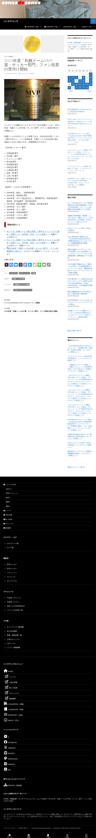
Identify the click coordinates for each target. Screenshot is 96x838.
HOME (70, 43)
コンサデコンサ (11, 21)
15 (84, 81)
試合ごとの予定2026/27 (16, 606)
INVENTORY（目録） (71, 26)
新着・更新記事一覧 (14, 635)
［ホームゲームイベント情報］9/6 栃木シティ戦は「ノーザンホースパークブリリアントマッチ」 (80, 168)
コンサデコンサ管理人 (27, 73)
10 (91, 77)
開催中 (8, 502)
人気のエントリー (13, 639)
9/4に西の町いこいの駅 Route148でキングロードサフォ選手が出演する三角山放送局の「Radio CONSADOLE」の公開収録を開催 (80, 282)
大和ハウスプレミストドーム (23, 290)
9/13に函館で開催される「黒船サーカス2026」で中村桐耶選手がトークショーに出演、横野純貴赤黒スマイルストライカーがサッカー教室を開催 (80, 268)
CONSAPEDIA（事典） (33, 26)
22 (84, 84)
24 (91, 84)
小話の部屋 (8, 515)
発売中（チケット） (12, 493)
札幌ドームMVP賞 (18, 279)
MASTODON (12, 759)
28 (80, 88)
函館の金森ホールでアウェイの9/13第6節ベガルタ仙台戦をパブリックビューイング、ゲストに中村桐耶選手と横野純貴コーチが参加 (80, 253)
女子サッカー (12, 568)
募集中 (8, 506)
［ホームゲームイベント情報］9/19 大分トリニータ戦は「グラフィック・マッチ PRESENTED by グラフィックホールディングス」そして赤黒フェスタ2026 (80, 154)
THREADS (11, 748)
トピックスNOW (10, 484)
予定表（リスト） (13, 602)
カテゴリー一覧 (12, 543)
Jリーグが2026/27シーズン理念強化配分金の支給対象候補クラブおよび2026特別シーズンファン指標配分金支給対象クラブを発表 (80, 206)
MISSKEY (11, 764)
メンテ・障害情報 (13, 647)
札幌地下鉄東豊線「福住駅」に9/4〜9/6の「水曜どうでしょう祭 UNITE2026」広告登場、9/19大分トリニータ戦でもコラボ (80, 219)
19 (73, 84)
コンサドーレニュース (26, 799)
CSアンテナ (11, 643)
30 (87, 88)
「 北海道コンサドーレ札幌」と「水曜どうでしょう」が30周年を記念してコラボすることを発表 (80, 367)
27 (76, 88)
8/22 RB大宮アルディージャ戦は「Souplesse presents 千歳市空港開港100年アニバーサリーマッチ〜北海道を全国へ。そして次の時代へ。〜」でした (80, 138)
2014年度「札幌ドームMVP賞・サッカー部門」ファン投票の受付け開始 (31, 309)
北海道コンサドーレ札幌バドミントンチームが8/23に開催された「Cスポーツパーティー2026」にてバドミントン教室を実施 (80, 314)
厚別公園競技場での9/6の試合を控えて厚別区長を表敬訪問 (79, 293)
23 (87, 84)
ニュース (8, 510)
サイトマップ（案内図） (16, 627)
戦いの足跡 (8, 519)
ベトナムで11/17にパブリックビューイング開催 (22, 301)
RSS (9, 770)
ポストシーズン (24, 273)
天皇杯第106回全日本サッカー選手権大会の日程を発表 (80, 435)
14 (80, 81)
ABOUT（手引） (88, 26)
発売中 (8, 497)
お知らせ (8, 489)
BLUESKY (11, 753)
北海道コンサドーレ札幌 (22, 284)
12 (73, 81)
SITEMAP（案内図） (15, 785)
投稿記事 (77, 43)
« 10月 (70, 91)
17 (91, 81)
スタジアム (13, 273)
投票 (33, 273)
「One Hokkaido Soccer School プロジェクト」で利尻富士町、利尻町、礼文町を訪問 (80, 348)
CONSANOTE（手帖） (52, 26)
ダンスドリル (12, 581)
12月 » (89, 91)
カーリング (11, 577)
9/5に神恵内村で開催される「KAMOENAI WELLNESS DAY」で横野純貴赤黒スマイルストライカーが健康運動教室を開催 (80, 240)
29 (84, 88)
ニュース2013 (8, 56)
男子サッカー (12, 564)
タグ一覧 (10, 548)
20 (76, 84)
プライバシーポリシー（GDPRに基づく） (17, 828)
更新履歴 (8, 528)
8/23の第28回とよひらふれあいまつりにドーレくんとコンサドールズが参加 (80, 302)
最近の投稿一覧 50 (74, 331)
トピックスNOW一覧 (15, 610)
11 (69, 81)
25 (69, 88)
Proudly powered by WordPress (41, 828)
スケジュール (9, 523)
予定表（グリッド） (14, 598)
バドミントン (12, 573)
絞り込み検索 (12, 631)
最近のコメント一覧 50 (76, 467)
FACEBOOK (12, 742)
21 (80, 84)
